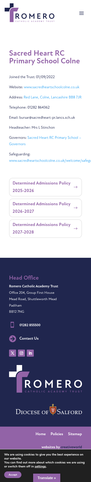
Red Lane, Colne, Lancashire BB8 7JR (53, 97)
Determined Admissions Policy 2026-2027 (41, 208)
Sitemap (75, 434)
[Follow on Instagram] (21, 353)
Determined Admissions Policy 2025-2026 (41, 187)
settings (40, 467)
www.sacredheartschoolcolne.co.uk (51, 87)
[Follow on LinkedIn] (30, 353)
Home (41, 434)
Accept (13, 474)
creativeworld (71, 447)
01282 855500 (29, 325)
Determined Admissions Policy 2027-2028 (41, 229)
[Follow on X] (12, 353)
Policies (57, 434)
